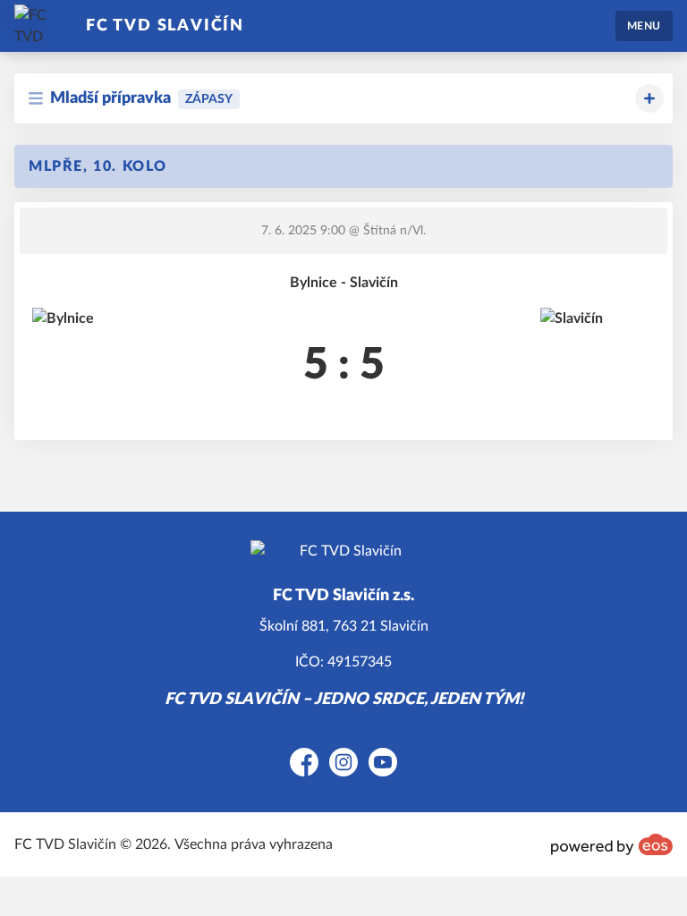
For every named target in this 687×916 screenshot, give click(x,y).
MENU (644, 26)
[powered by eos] (612, 844)
